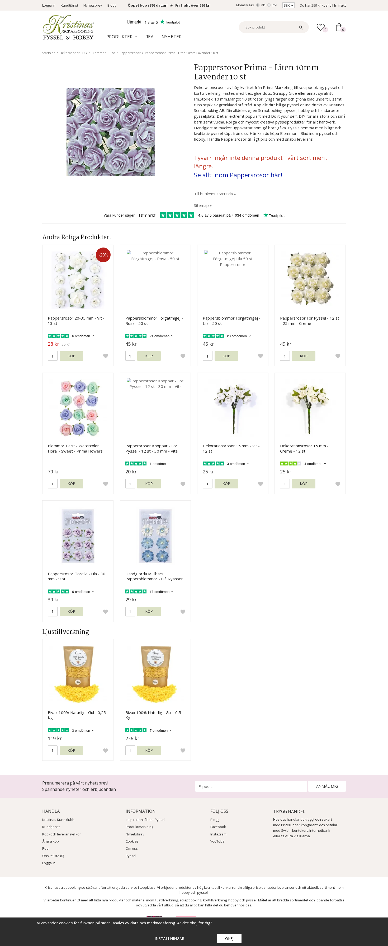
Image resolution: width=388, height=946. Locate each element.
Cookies (132, 841)
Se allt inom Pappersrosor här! (238, 174)
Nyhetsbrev (92, 5)
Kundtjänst (69, 5)
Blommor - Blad (103, 53)
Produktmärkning (139, 826)
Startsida (48, 53)
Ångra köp (50, 841)
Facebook (218, 826)
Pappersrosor (130, 53)
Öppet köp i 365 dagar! (148, 5)
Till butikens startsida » (215, 193)
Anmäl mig (327, 786)
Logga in (48, 5)
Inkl (263, 5)
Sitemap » (203, 205)
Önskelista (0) (53, 855)
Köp (71, 355)
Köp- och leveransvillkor (61, 834)
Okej (229, 938)
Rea (149, 37)
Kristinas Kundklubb (58, 819)
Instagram (218, 834)
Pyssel (131, 855)
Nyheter (172, 37)
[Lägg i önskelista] (105, 356)
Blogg (111, 5)
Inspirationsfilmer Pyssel (145, 819)
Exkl (274, 5)
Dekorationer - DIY (73, 53)
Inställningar (169, 938)
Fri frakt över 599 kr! (193, 5)
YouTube (217, 841)
